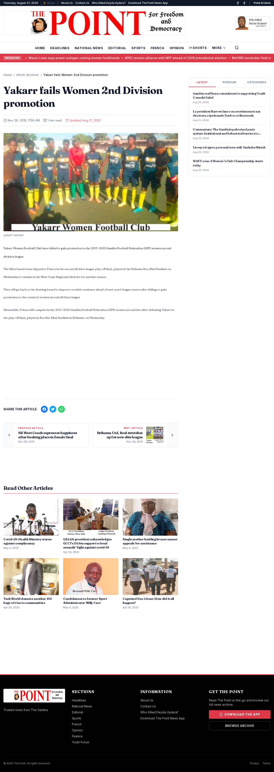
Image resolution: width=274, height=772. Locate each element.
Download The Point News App (148, 2)
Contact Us (82, 2)
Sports (138, 48)
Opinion (177, 48)
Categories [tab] (256, 82)
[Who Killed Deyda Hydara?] (253, 23)
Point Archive (262, 2)
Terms (266, 763)
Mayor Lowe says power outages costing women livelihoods (50, 58)
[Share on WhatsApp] (61, 409)
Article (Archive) (27, 75)
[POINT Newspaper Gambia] (237, 2)
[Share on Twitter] (52, 409)
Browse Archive (239, 726)
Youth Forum (80, 742)
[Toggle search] (237, 48)
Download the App (242, 714)
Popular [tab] (229, 82)
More (217, 48)
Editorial (117, 48)
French (157, 48)
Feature (77, 736)
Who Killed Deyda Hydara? (109, 2)
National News (89, 48)
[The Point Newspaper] (244, 2)
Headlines (59, 48)
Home (40, 48)
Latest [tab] (202, 82)
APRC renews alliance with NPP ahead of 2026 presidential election (152, 58)
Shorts (200, 48)
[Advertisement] (90, 362)
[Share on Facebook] (44, 409)
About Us (67, 2)
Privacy (254, 763)
